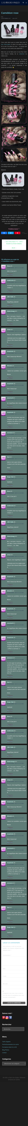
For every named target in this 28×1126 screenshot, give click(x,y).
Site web (5, 983)
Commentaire (7, 955)
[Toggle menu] (26, 3)
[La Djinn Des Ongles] (10, 2)
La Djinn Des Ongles (9, 16)
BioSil (13, 248)
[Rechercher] (23, 2)
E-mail (4, 976)
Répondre (10, 274)
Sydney (18, 1079)
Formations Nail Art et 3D (9, 1047)
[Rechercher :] (13, 1029)
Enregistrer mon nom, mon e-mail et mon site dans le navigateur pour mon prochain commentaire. (13, 995)
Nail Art (15, 18)
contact (4, 1052)
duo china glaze (5, 44)
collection (21, 54)
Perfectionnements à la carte (10, 1044)
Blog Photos (5, 1050)
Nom (4, 968)
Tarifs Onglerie (6, 1041)
